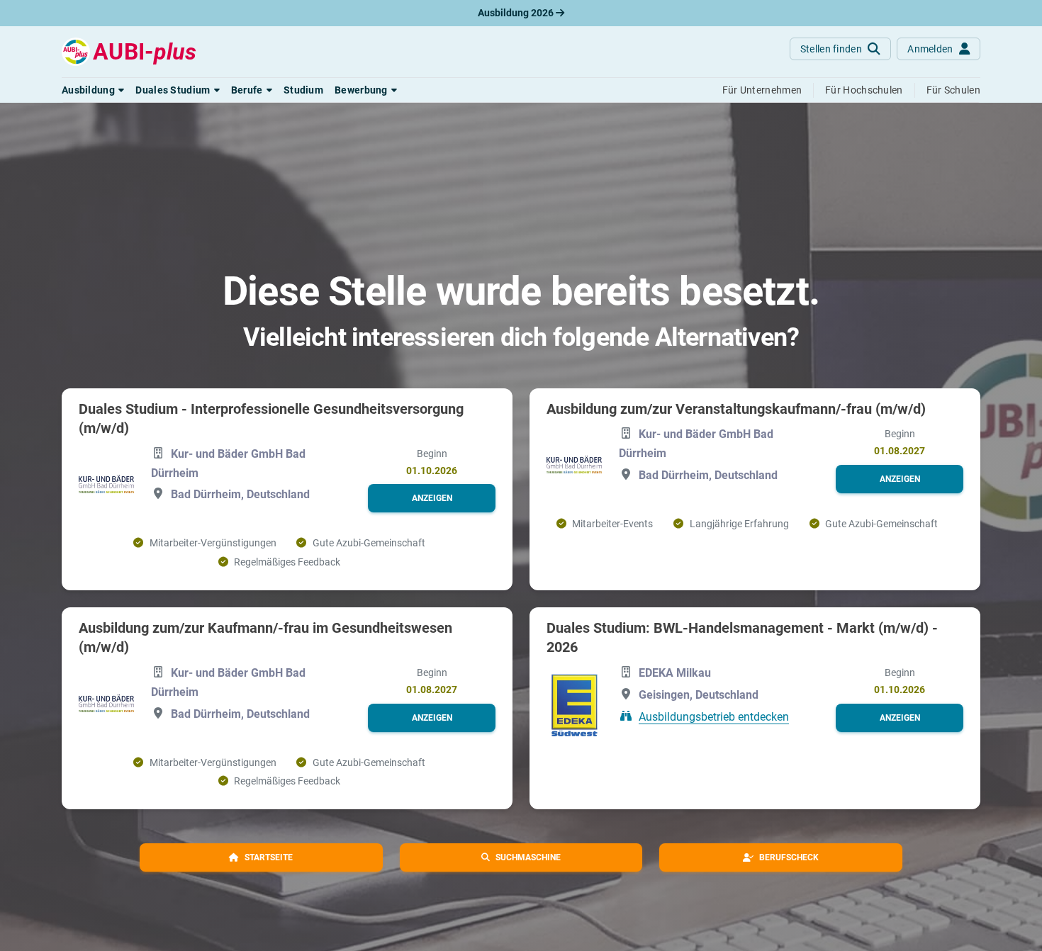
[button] (93, 90)
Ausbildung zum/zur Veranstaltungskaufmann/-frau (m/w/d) (736, 408)
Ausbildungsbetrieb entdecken (714, 716)
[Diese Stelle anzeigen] (106, 484)
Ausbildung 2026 (517, 12)
